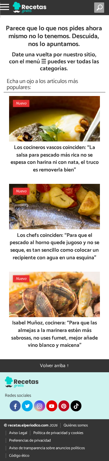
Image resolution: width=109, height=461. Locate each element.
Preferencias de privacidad (30, 440)
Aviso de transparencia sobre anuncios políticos (47, 448)
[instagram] (39, 405)
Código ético (19, 455)
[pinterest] (63, 405)
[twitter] (27, 405)
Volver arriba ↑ (54, 366)
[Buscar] (100, 7)
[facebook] (15, 405)
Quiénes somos (76, 425)
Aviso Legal (18, 433)
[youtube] (51, 405)
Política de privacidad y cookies (58, 433)
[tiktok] (76, 405)
